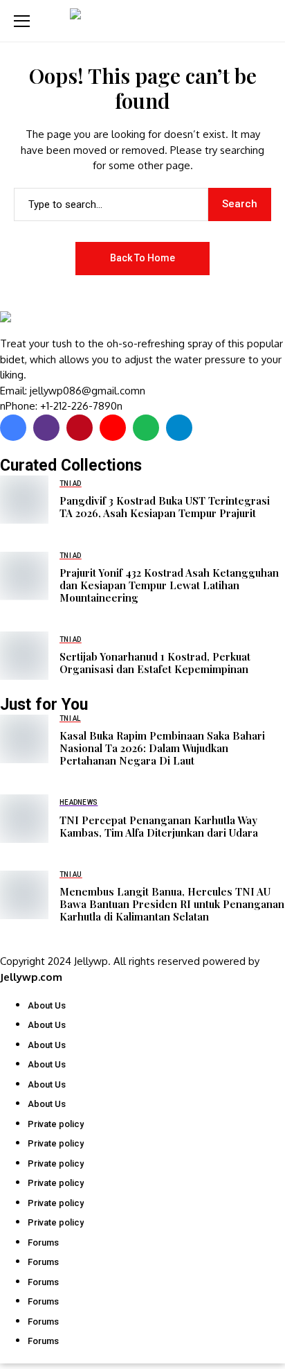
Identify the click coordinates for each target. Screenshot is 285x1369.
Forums (43, 1242)
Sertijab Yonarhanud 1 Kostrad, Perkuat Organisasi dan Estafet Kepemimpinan (154, 662)
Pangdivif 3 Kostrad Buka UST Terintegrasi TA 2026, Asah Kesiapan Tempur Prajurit (164, 506)
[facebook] (13, 428)
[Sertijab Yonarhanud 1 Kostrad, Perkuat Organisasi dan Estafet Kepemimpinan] (24, 655)
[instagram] (46, 428)
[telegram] (179, 428)
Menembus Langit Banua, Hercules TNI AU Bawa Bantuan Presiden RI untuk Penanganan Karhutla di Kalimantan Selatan (171, 904)
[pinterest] (79, 428)
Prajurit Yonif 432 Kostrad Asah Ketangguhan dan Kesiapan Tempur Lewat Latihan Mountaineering (169, 585)
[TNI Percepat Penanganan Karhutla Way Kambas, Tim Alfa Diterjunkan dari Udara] (24, 818)
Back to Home (142, 257)
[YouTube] (113, 428)
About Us (47, 1005)
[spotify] (146, 428)
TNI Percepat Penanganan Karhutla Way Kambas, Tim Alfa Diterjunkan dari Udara (158, 826)
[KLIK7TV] (72, 323)
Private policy (56, 1124)
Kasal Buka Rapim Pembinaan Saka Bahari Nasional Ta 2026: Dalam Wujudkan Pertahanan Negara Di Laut (162, 748)
